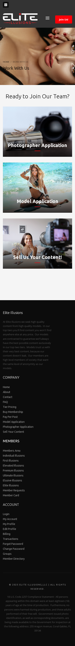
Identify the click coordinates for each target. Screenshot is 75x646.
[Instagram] (6, 5)
